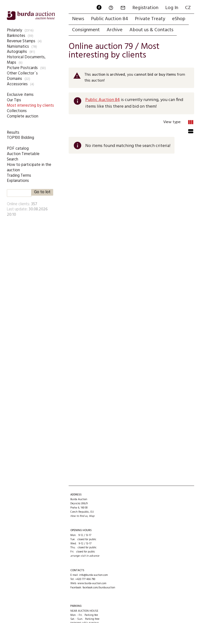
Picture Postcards (22, 68)
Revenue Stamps (21, 41)
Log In (171, 8)
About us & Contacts (151, 30)
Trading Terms (19, 175)
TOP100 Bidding (20, 137)
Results (13, 132)
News (78, 19)
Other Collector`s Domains (22, 76)
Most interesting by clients (30, 105)
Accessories (17, 84)
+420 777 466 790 (85, 579)
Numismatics (18, 46)
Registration (145, 8)
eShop (178, 19)
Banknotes (16, 35)
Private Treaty (150, 19)
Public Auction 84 (109, 19)
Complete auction (22, 116)
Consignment (86, 30)
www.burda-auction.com (91, 583)
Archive (115, 30)
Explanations (18, 180)
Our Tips (14, 100)
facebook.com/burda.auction (99, 587)
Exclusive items (20, 94)
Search (12, 159)
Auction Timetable (23, 154)
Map (91, 516)
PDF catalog (18, 148)
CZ (188, 8)
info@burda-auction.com (93, 575)
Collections (17, 111)
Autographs (17, 51)
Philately (14, 30)
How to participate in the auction (29, 167)
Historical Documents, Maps (26, 60)
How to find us (79, 516)
